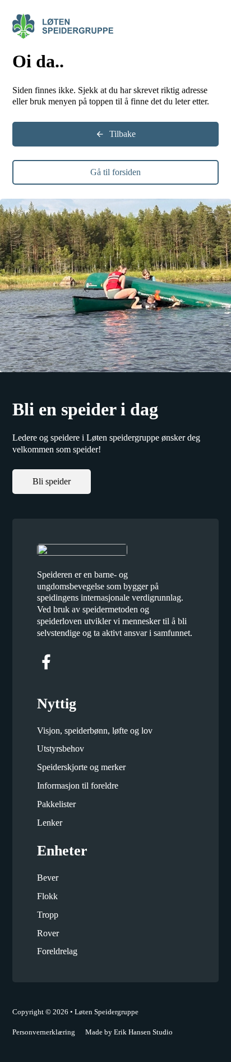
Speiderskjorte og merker (81, 767)
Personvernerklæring (43, 1032)
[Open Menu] (213, 26)
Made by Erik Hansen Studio (129, 1032)
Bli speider (52, 481)
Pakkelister (56, 804)
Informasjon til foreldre (77, 785)
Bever (47, 877)
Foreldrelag (57, 951)
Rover (48, 933)
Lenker (49, 822)
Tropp (47, 914)
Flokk (47, 896)
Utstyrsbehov (60, 748)
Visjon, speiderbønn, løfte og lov (95, 730)
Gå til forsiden (115, 172)
